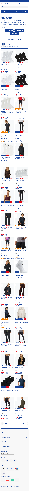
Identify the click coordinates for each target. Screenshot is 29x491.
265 (23, 423)
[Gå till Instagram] (3, 460)
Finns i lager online (9, 44)
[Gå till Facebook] (11, 460)
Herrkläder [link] (19, 30)
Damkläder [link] (9, 30)
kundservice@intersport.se (7, 453)
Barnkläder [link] (14, 33)
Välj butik (16, 46)
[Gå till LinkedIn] (15, 460)
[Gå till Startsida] (5, 3)
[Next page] (26, 423)
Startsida (3, 14)
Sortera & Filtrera (13, 39)
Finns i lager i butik (9, 46)
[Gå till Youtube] (7, 460)
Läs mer (3, 27)
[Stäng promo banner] (26, 12)
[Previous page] (2, 423)
